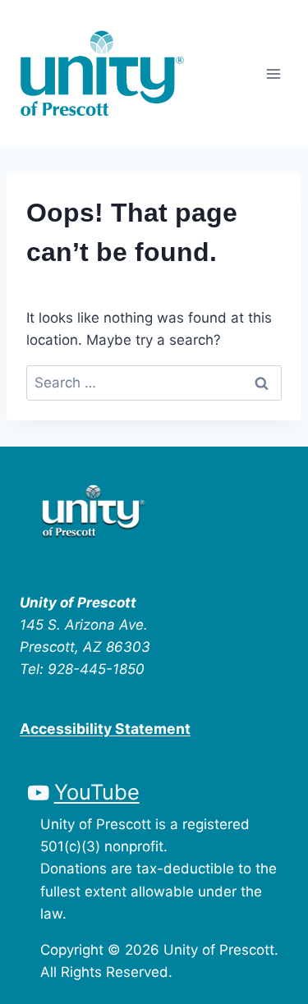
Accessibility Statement (105, 728)
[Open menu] (273, 73)
